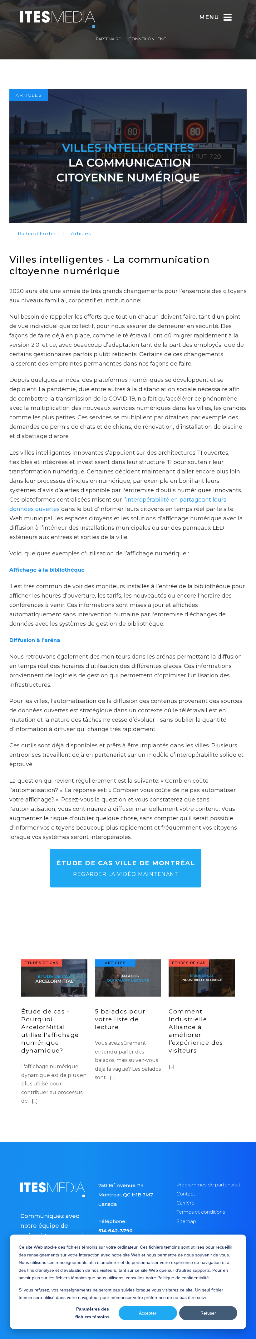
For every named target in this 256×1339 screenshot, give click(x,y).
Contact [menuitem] (185, 1194)
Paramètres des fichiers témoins (92, 1312)
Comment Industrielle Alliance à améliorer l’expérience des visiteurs (196, 1031)
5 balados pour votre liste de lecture (120, 1019)
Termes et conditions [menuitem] (200, 1212)
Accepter (147, 1313)
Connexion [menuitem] (141, 38)
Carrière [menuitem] (185, 1203)
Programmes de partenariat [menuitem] (208, 1185)
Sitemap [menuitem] (186, 1221)
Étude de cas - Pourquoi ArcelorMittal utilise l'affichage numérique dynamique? (50, 1031)
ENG (162, 38)
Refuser (208, 1313)
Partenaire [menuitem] (108, 38)
